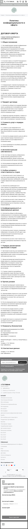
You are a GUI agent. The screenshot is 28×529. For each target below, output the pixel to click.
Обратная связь (5, 450)
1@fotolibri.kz (6, 388)
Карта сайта (18, 474)
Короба (2, 415)
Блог (2, 448)
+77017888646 (10, 1)
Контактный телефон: (8, 501)
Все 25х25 (3, 434)
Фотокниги (4, 408)
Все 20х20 (3, 432)
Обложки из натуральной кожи (9, 404)
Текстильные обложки (20, 4)
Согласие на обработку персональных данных (14, 487)
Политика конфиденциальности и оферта (11, 444)
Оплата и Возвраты (6, 455)
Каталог (3, 459)
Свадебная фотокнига (6, 426)
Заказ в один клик (14, 517)
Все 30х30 (3, 439)
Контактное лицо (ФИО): (8, 495)
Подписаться (22, 362)
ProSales (13, 476)
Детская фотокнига (6, 428)
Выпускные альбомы (6, 430)
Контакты (3, 457)
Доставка (3, 453)
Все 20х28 (3, 437)
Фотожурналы (4, 406)
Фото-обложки (5, 402)
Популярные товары (6, 424)
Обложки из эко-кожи (6, 4)
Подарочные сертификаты (7, 419)
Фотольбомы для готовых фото (9, 417)
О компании (4, 446)
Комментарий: (6, 507)
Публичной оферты (9, 366)
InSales (23, 476)
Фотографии (4, 410)
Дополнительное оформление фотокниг (11, 413)
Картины (3, 421)
